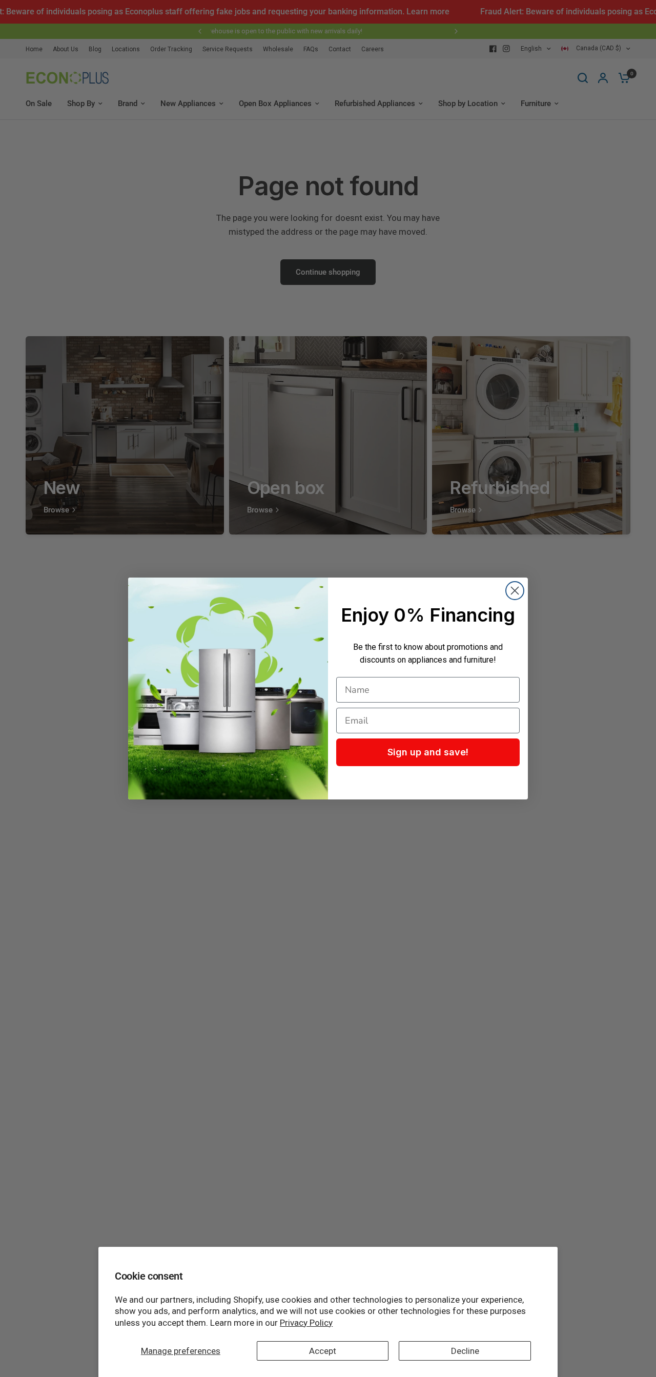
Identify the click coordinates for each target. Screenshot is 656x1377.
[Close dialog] (515, 591)
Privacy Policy (306, 1323)
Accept (322, 1351)
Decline (465, 1351)
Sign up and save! (427, 752)
